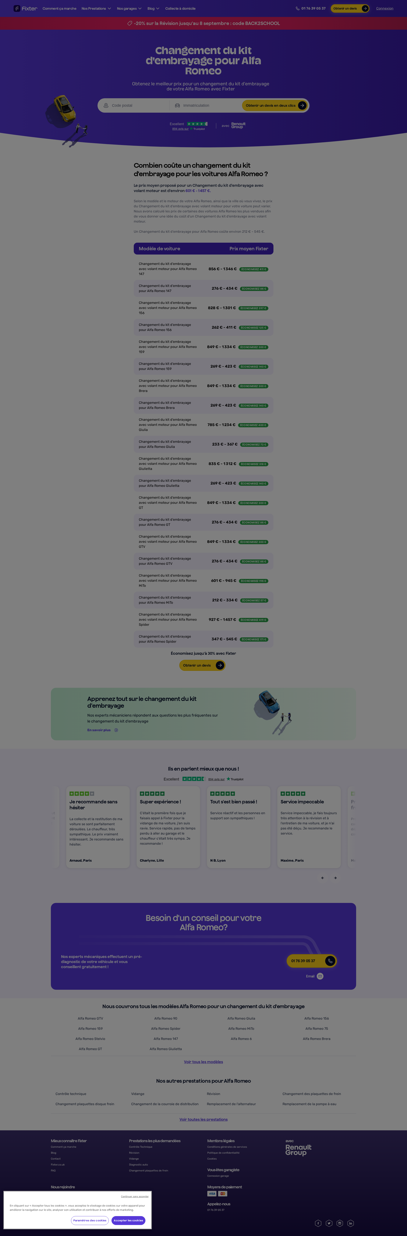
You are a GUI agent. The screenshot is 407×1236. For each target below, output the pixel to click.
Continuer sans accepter (135, 1196)
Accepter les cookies (128, 1220)
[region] (77, 1210)
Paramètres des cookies (90, 1220)
